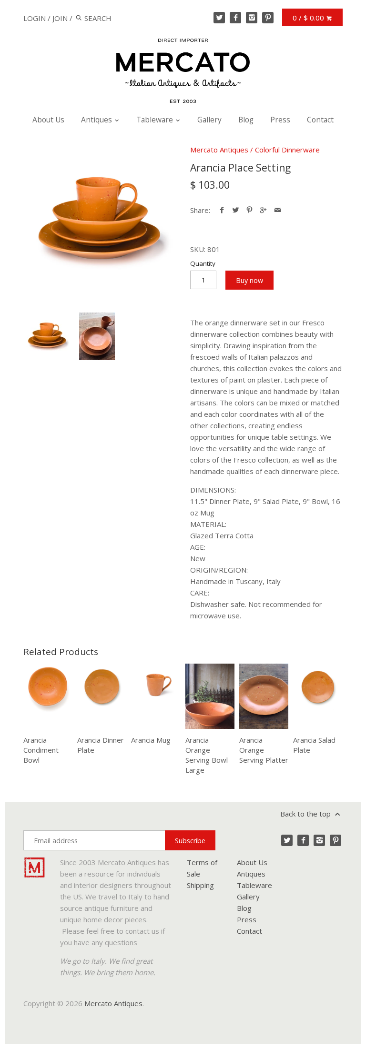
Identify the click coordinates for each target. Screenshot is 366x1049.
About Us (48, 119)
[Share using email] (277, 210)
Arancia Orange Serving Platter (263, 750)
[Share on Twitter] (235, 210)
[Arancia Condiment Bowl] (47, 696)
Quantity (202, 263)
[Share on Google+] (263, 210)
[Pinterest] (268, 17)
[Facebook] (235, 17)
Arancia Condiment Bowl (41, 750)
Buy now (249, 280)
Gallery (209, 119)
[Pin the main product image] (249, 210)
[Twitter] (219, 17)
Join (60, 18)
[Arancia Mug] (155, 696)
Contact (320, 119)
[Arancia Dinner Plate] (101, 696)
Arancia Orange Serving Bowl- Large (208, 755)
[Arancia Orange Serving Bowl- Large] (209, 696)
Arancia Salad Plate (314, 745)
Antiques (97, 119)
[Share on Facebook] (221, 210)
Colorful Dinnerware (287, 149)
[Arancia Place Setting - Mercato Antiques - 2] (97, 336)
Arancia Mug (151, 740)
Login (34, 18)
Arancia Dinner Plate (100, 745)
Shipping (200, 885)
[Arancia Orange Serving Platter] (263, 696)
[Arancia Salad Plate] (317, 696)
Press (280, 119)
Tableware (155, 119)
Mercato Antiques (219, 149)
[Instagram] (251, 17)
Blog (246, 119)
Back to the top (306, 813)
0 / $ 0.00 (309, 17)
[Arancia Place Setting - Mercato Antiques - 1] (99, 220)
